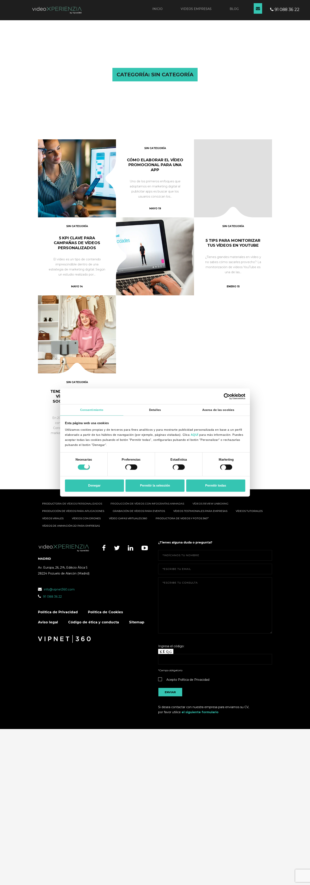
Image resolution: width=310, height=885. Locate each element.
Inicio (157, 9)
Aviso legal (48, 622)
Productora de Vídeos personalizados (72, 503)
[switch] (131, 468)
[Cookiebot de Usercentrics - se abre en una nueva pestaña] (226, 396)
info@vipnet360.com (59, 589)
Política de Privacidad (58, 612)
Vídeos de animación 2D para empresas (71, 525)
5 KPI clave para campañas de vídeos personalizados (77, 243)
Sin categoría (155, 148)
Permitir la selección (155, 485)
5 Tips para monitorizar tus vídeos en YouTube (233, 243)
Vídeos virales (52, 518)
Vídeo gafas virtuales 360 (128, 518)
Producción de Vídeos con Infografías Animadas (147, 503)
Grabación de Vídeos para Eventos (139, 510)
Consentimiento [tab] (91, 410)
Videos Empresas (196, 9)
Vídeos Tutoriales (249, 510)
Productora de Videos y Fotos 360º (182, 518)
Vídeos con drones (86, 518)
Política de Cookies (105, 612)
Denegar (94, 485)
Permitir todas (215, 485)
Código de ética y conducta (93, 622)
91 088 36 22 (286, 9)
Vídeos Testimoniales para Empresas (200, 510)
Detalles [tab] (155, 410)
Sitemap (136, 622)
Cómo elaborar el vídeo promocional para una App (155, 165)
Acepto (187, 680)
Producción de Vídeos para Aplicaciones (73, 510)
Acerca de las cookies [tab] (218, 410)
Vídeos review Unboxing (210, 503)
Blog (234, 9)
